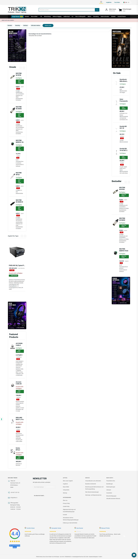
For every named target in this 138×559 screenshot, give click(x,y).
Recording (96, 16)
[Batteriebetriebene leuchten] (121, 290)
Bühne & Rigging (57, 16)
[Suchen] (97, 9)
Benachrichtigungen (111, 496)
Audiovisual (67, 16)
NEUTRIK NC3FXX (19, 74)
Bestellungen (109, 483)
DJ (72, 16)
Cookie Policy (66, 506)
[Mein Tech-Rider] (15, 259)
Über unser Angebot (68, 480)
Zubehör (113, 16)
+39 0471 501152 (14, 492)
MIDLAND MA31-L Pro (20, 418)
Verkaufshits (66, 490)
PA (41, 16)
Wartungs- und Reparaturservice (93, 495)
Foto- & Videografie (80, 16)
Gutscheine (109, 493)
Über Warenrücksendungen (92, 492)
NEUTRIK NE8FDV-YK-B (20, 142)
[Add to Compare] (19, 259)
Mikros (89, 16)
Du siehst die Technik (39, 495)
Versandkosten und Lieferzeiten (93, 480)
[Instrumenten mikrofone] (121, 48)
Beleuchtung (47, 16)
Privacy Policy (66, 503)
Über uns (65, 500)
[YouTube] (37, 492)
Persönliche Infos (110, 480)
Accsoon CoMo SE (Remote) (19, 383)
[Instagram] (40, 492)
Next (124, 536)
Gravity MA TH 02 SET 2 (123, 149)
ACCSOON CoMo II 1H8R (19, 345)
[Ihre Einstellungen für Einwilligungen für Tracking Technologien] (1, 419)
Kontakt (27, 16)
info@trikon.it (13, 497)
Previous (22, 536)
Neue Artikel (34, 16)
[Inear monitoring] (17, 45)
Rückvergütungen (110, 486)
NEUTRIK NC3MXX (19, 108)
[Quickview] (22, 259)
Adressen (108, 490)
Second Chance (122, 16)
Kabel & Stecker (105, 16)
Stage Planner (17, 16)
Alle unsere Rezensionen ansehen (15, 546)
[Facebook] (34, 492)
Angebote (65, 483)
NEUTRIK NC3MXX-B (19, 201)
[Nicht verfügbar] (11, 259)
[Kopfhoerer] (17, 315)
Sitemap (65, 493)
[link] (110, 10)
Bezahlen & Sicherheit (90, 483)
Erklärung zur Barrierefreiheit (70, 522)
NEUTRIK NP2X (19, 173)
